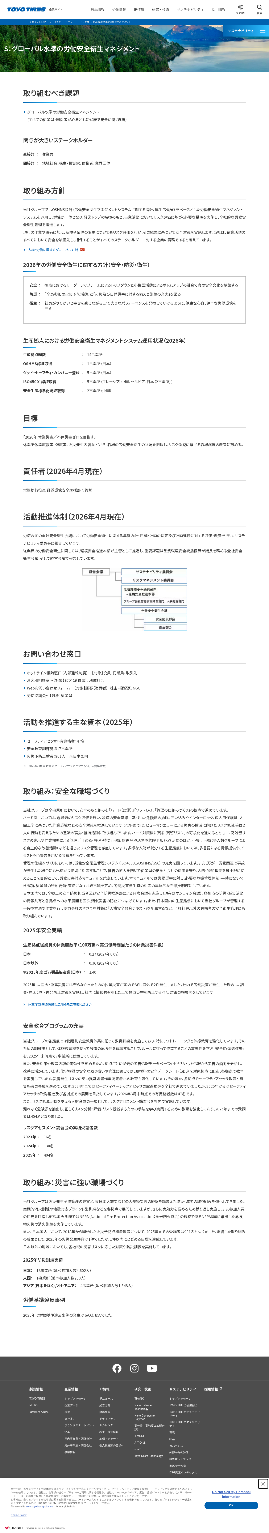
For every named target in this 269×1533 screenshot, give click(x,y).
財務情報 (104, 1412)
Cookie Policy (18, 1515)
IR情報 (104, 1389)
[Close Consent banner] (263, 1484)
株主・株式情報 (109, 1432)
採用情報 (211, 1389)
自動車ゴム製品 (39, 1412)
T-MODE (139, 1436)
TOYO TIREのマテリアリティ (184, 1423)
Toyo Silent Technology (148, 1456)
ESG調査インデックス (183, 1472)
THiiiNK (139, 1398)
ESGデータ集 (177, 1466)
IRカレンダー (107, 1425)
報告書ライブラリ (180, 1459)
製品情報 (36, 1389)
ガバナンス (176, 1446)
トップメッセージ (75, 1398)
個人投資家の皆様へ (111, 1445)
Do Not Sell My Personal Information (231, 1494)
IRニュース (106, 1398)
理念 (67, 1412)
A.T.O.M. (140, 1442)
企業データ (71, 1405)
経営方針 (104, 1405)
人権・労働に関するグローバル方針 (53, 250)
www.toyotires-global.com (40, 1506)
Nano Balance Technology (143, 1407)
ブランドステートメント (80, 1425)
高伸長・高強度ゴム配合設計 (149, 1427)
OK (231, 1505)
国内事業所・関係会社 (78, 1438)
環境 (172, 1432)
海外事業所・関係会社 (78, 1445)
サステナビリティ (182, 1389)
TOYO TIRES (37, 1398)
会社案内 (70, 1419)
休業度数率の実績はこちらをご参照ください (59, 1004)
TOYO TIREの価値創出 (183, 1405)
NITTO (33, 1405)
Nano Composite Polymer (144, 1417)
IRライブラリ (107, 1419)
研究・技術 (142, 1389)
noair (137, 1449)
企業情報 (71, 1389)
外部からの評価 (179, 1452)
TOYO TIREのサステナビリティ (184, 1413)
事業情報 (70, 1452)
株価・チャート (109, 1438)
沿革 (67, 1432)
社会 (172, 1439)
